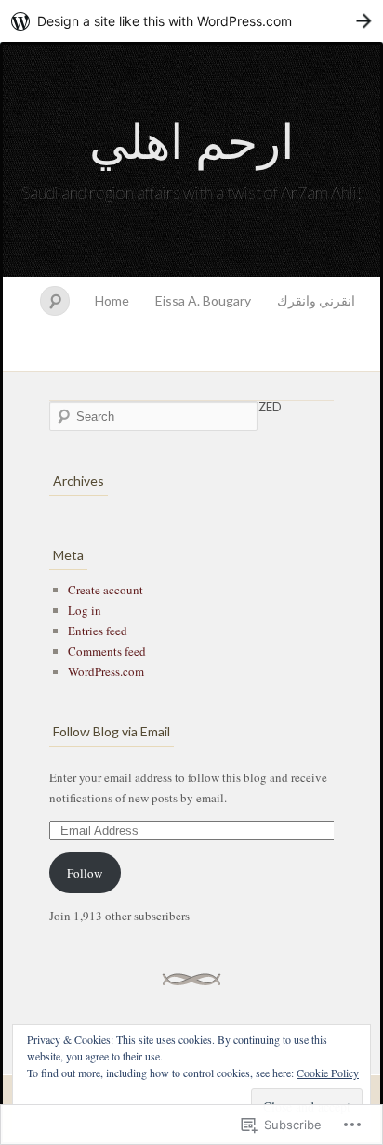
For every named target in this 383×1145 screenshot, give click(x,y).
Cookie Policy (328, 1072)
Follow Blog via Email (111, 731)
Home (112, 300)
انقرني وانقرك (316, 300)
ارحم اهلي (191, 140)
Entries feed (97, 630)
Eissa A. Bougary (203, 300)
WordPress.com (106, 671)
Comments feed (107, 651)
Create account (105, 589)
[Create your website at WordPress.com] (191, 21)
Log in (84, 610)
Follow (84, 873)
